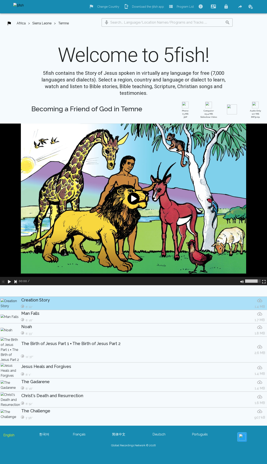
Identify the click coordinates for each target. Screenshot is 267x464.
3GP (185, 114)
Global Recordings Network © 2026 (133, 445)
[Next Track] (16, 281)
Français (79, 434)
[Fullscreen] (264, 281)
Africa (21, 23)
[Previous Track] (3, 281)
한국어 (44, 434)
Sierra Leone (42, 23)
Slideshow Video (208, 114)
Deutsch (158, 434)
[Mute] (242, 281)
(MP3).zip (255, 114)
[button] (106, 22)
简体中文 (118, 434)
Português (200, 434)
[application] (133, 204)
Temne (63, 23)
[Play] (9, 281)
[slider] (253, 281)
